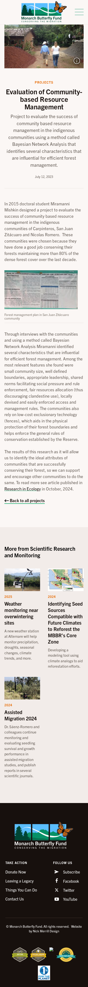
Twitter (68, 890)
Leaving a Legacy (19, 880)
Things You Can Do (21, 889)
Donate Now (15, 871)
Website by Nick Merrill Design (55, 928)
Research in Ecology (22, 488)
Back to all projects (27, 500)
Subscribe (71, 871)
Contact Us (14, 898)
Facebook (70, 881)
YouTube (69, 899)
